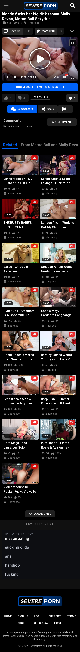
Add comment (62, 121)
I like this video (10, 98)
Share (50, 109)
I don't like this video (24, 98)
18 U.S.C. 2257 (39, 622)
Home (8, 616)
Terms (71, 616)
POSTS (58, 622)
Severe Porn (36, 646)
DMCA (20, 622)
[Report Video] (65, 109)
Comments (12, 120)
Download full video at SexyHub (40, 87)
